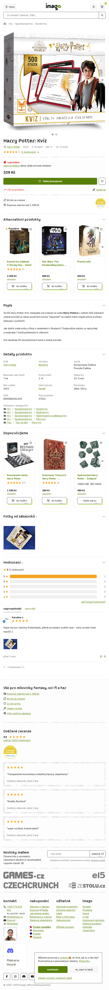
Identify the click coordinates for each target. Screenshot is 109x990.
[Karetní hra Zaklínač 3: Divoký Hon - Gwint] (19, 259)
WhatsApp (12, 923)
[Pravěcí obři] (89, 259)
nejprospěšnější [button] (12, 608)
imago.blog (89, 930)
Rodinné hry (42, 412)
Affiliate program (65, 927)
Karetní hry (41, 23)
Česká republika (42, 927)
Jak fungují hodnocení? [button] (93, 601)
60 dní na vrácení (16, 698)
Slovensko (38, 930)
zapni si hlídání (11, 165)
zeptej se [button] (101, 189)
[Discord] (23, 976)
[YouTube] (32, 976)
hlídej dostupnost (52, 181)
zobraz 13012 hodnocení (16, 740)
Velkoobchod (63, 920)
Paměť (42, 388)
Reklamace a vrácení (41, 916)
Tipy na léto (21, 422)
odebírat (95, 853)
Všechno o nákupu (39, 906)
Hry (11, 23)
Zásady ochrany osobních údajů (55, 978)
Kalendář (87, 927)
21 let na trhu (14, 703)
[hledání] (102, 15)
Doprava (34, 910)
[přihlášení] (93, 6)
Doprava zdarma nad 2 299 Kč (23, 693)
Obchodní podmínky (67, 906)
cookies (63, 957)
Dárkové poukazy (92, 923)
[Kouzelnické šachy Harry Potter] (19, 473)
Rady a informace (65, 916)
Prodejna (87, 910)
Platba (44, 910)
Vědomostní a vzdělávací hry (51, 415)
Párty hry (41, 419)
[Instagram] (15, 976)
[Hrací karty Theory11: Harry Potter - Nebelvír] (54, 473)
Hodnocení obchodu (93, 920)
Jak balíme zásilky (39, 913)
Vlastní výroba (14, 708)
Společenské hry (24, 23)
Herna (86, 913)
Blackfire (43, 364)
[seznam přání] (102, 181)
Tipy (9, 422)
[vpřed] (102, 79)
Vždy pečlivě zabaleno (19, 713)
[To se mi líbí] (101, 656)
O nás (86, 916)
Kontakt (87, 906)
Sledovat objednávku (41, 920)
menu (12, 6)
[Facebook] (6, 976)
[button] (54, 219)
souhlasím (52, 969)
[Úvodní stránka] (4, 23)
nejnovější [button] (30, 608)
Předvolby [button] (84, 961)
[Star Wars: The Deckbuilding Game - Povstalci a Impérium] (54, 259)
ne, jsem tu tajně (84, 969)
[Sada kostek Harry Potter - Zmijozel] (89, 473)
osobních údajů (98, 860)
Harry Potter (13, 146)
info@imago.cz (15, 916)
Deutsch (37, 937)
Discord (11, 920)
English (37, 933)
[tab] (52, 134)
